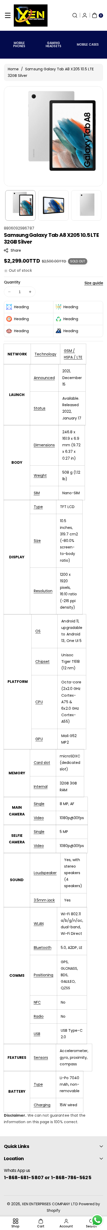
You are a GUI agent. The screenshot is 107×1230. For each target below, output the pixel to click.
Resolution (43, 591)
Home (13, 69)
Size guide (93, 283)
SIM (37, 493)
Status (39, 408)
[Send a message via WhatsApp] (97, 1220)
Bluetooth (42, 947)
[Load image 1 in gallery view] (20, 205)
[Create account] (85, 15)
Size (37, 540)
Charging (42, 1105)
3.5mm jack (44, 900)
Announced (44, 377)
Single (39, 803)
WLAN (39, 923)
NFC (37, 1002)
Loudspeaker (45, 872)
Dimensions (44, 445)
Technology (45, 354)
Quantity (12, 282)
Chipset (42, 661)
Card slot (42, 762)
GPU (39, 738)
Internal (41, 786)
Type (38, 506)
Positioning (44, 975)
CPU (39, 701)
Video (39, 817)
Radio (39, 1016)
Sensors (41, 1057)
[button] (8, 15)
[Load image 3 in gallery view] (86, 205)
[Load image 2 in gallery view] (53, 205)
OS (38, 631)
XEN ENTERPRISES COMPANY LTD (50, 1204)
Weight (40, 475)
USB (37, 1033)
